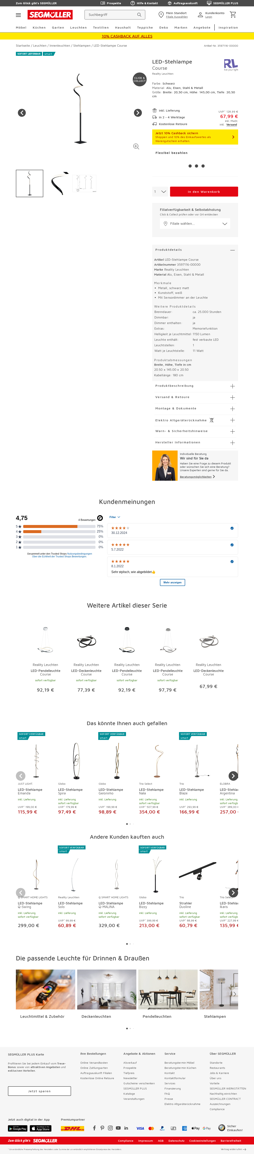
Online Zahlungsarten (94, 1067)
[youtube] (118, 1129)
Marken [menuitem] (181, 27)
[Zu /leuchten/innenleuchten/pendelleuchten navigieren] (168, 990)
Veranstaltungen (133, 1098)
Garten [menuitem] (58, 27)
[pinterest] (102, 1129)
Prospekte (114, 3)
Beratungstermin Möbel (179, 1062)
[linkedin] (126, 1129)
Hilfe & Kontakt (147, 3)
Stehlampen (215, 1016)
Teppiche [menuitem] (145, 27)
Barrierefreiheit (231, 1140)
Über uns (215, 1078)
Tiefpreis (128, 1073)
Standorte (216, 1062)
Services (170, 1083)
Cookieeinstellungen (202, 1140)
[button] (136, 146)
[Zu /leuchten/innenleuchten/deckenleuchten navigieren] (107, 990)
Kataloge (129, 1093)
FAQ (167, 1093)
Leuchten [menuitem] (78, 27)
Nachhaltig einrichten (223, 1093)
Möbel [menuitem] (21, 27)
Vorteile (214, 1083)
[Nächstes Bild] (138, 113)
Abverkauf (130, 1062)
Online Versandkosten (94, 1062)
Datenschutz (176, 1140)
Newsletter (130, 1078)
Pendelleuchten (157, 1016)
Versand (231, 124)
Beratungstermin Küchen (180, 1067)
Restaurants (217, 1067)
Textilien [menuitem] (101, 27)
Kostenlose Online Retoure (97, 1078)
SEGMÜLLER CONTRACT (225, 1098)
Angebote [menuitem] (202, 27)
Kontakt (170, 1073)
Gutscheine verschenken (139, 1083)
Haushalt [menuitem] (123, 27)
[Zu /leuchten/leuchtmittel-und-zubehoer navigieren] (45, 990)
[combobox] (160, 192)
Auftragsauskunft (185, 3)
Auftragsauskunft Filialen (96, 1073)
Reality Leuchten (162, 73)
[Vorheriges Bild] (22, 113)
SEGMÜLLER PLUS (225, 3)
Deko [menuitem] (163, 27)
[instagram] (110, 1129)
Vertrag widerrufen (231, 1149)
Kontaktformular (175, 1078)
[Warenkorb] (233, 15)
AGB (161, 1140)
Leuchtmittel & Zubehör (42, 1016)
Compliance (217, 1109)
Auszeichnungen (220, 1104)
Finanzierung (173, 1088)
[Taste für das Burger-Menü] (18, 14)
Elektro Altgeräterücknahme (182, 1104)
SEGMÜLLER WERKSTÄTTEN (228, 1088)
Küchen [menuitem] (39, 27)
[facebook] (94, 1129)
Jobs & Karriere (219, 1073)
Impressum (145, 1140)
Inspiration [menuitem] (228, 27)
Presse (169, 1098)
